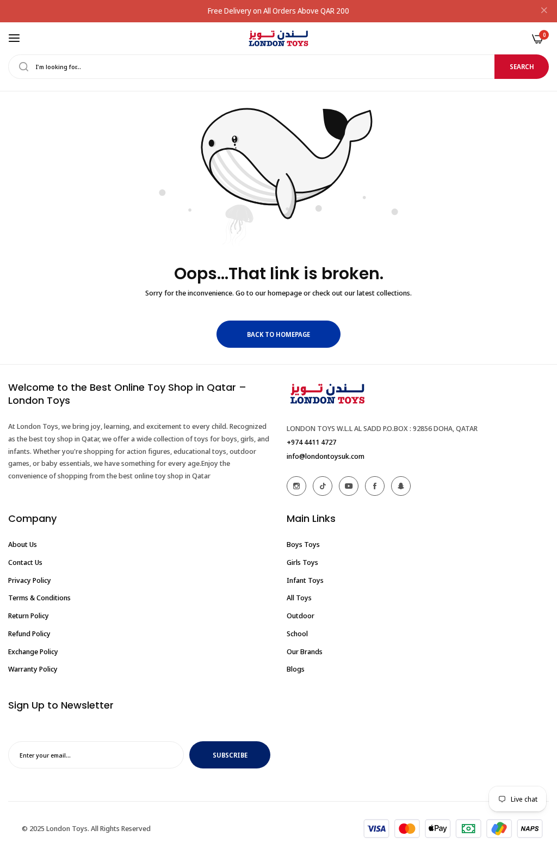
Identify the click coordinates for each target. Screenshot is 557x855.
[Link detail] (296, 486)
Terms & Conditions (39, 597)
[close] (544, 11)
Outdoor (300, 615)
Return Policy (28, 615)
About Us (22, 544)
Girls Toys (302, 562)
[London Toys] (278, 38)
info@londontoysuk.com (325, 456)
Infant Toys (305, 580)
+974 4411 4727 (311, 442)
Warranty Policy (33, 669)
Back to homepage (278, 334)
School (297, 633)
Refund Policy (29, 633)
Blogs (296, 669)
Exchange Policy (33, 651)
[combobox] (278, 66)
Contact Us (25, 562)
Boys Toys (303, 544)
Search (522, 66)
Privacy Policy (29, 580)
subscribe (230, 755)
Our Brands (305, 651)
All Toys (299, 597)
